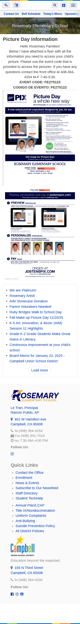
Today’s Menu (52, 13)
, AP (25, 412)
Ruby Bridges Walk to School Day (36, 312)
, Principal (24, 408)
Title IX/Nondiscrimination (35, 511)
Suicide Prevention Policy (35, 526)
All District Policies (30, 531)
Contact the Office (29, 473)
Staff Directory (27, 493)
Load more (39, 370)
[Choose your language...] (16, 5)
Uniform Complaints (31, 516)
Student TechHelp (29, 498)
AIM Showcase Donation (29, 301)
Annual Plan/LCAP (30, 505)
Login (6, 5)
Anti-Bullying (25, 521)
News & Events (27, 483)
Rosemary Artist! (22, 296)
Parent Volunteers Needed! (30, 307)
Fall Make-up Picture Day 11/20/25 (36, 317)
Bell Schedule (31, 13)
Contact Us (11, 13)
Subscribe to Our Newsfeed (37, 488)
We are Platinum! (23, 290)
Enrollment (24, 478)
